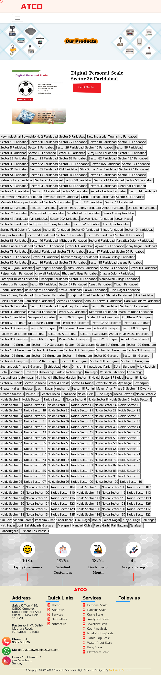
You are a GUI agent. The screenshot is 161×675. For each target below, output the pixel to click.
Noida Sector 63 (82, 449)
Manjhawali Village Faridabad (119, 279)
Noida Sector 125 (113, 503)
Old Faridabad (69, 169)
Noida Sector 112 (113, 492)
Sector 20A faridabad (64, 218)
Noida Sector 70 (106, 454)
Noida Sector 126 (139, 503)
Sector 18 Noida (89, 377)
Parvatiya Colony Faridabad (135, 240)
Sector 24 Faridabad (41, 235)
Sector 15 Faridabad (42, 153)
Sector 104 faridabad (139, 229)
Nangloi (77, 525)
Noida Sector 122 (139, 514)
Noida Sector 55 (35, 443)
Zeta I (118, 366)
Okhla (88, 525)
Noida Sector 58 (106, 443)
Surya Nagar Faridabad (124, 290)
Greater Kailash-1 (12, 394)
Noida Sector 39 (82, 427)
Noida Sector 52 (106, 438)
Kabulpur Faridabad (14, 284)
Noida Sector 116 (63, 498)
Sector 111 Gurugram (77, 355)
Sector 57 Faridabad (136, 164)
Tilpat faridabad (111, 229)
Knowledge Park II (99, 366)
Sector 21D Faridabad (15, 191)
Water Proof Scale (99, 642)
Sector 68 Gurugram (75, 361)
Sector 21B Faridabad (74, 164)
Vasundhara (8, 377)
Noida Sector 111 (88, 492)
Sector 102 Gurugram (46, 355)
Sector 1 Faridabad (13, 317)
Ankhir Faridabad (114, 208)
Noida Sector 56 (59, 443)
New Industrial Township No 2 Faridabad (29, 136)
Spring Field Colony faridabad (20, 229)
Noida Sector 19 (35, 410)
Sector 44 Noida (82, 383)
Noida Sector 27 (82, 416)
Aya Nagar (125, 383)
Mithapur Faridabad (73, 240)
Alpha (66, 366)
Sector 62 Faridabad (103, 158)
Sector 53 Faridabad (139, 180)
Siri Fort (6, 520)
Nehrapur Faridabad (103, 312)
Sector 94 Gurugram (14, 339)
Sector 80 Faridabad (44, 284)
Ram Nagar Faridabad (39, 301)
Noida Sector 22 (106, 410)
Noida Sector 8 (98, 399)
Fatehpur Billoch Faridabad (19, 279)
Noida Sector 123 (63, 503)
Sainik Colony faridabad (119, 213)
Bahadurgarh (9, 531)
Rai (113, 525)
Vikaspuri (32, 394)
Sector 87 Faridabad (101, 251)
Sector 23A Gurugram (44, 361)
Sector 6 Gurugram (13, 323)
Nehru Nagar (74, 372)
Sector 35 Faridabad (44, 169)
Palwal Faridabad (95, 290)
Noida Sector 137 (113, 514)
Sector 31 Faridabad (14, 169)
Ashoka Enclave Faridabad (109, 191)
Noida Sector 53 (129, 438)
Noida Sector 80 (59, 465)
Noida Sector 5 (54, 399)
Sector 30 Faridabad (132, 142)
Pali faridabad (38, 218)
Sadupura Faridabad (42, 317)
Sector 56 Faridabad (129, 147)
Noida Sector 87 (82, 470)
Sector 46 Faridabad (44, 240)
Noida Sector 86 (59, 470)
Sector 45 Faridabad (100, 235)
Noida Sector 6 (76, 399)
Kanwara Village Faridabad (79, 257)
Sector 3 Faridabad (13, 312)
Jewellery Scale (97, 624)
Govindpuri (141, 383)
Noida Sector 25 (35, 416)
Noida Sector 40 (106, 427)
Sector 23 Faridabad (44, 158)
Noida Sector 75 (82, 460)
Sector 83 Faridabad (14, 240)
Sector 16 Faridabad (105, 306)
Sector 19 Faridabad (14, 142)
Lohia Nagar (135, 372)
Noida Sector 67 (35, 454)
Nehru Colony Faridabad (17, 180)
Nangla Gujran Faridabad (17, 268)
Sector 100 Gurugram (105, 361)
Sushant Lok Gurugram (103, 317)
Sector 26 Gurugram (71, 317)
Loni (20, 525)
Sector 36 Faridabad (134, 306)
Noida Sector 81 (82, 465)
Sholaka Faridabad (119, 295)
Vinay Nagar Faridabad (141, 246)
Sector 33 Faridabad (14, 164)
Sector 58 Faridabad (78, 180)
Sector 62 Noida (11, 383)
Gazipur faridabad (12, 235)
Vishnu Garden (23, 520)
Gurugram (49, 525)
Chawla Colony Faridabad (117, 273)
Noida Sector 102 (12, 487)
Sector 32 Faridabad (14, 306)
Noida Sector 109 (37, 492)
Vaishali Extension (112, 372)
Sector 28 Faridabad (49, 180)
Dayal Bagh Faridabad (74, 306)
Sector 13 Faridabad (44, 175)
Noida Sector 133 (12, 514)
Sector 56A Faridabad (72, 312)
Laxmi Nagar (44, 388)
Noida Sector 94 (106, 476)
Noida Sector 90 (11, 476)
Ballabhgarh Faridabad (40, 290)
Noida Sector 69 (82, 454)
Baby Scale (94, 647)
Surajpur (129, 366)
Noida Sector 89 (129, 470)
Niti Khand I (44, 377)
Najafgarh (136, 525)
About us (58, 610)
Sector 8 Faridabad (13, 153)
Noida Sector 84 (11, 470)
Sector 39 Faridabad (132, 175)
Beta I (4, 372)
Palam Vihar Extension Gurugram (23, 334)
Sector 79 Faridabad (45, 257)
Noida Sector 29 (129, 416)
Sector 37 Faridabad (71, 153)
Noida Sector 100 (106, 481)
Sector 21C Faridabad (88, 202)
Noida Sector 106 (113, 487)
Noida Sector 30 (11, 421)
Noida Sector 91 (35, 476)
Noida (82, 394)
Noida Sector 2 (146, 394)
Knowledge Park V (52, 372)
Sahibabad (53, 366)
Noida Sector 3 (10, 399)
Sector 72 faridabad (86, 224)
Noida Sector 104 (63, 487)
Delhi (90, 394)
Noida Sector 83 (129, 465)
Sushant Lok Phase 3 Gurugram (22, 366)
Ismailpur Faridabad (42, 312)
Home (56, 605)
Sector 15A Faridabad (133, 158)
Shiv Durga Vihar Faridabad (99, 169)
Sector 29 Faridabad (70, 147)
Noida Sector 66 (11, 454)
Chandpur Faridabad (53, 279)
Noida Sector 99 (82, 481)
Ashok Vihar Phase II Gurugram (130, 334)
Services (57, 614)
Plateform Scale (98, 652)
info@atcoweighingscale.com (39, 650)
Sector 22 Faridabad (44, 164)
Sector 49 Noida (59, 383)
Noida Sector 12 (59, 405)
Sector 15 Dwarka (138, 388)
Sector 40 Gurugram (106, 328)
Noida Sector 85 (35, 470)
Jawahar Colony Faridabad (61, 197)
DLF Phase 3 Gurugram (75, 328)
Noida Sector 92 (59, 476)
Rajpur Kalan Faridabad (16, 273)
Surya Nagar (104, 394)
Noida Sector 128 (37, 509)
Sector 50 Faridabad (58, 202)
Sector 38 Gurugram (14, 328)
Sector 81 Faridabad (129, 235)
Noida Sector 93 (82, 476)
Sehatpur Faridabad (43, 208)
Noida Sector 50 (59, 438)
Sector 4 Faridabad (69, 301)
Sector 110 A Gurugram (47, 344)
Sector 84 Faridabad (114, 268)
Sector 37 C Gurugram (79, 350)
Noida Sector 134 (37, 514)
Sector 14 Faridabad (143, 191)
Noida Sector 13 (82, 405)
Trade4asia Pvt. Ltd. (119, 670)
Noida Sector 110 (63, 492)
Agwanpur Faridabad (109, 246)
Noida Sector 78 (11, 465)
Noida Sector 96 (11, 481)
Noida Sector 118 (113, 498)
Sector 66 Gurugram (43, 339)
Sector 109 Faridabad (49, 246)
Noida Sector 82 (106, 465)
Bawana (122, 525)
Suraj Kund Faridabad (102, 153)
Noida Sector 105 (88, 487)
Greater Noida (50, 394)
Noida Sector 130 (88, 509)
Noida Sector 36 (11, 427)
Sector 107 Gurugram (141, 344)
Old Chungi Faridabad (142, 208)
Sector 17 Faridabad (103, 175)
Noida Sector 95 (129, 476)
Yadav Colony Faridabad (82, 268)
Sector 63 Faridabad (103, 186)
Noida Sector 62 (59, 449)
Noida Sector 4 (32, 399)
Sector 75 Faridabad (14, 251)
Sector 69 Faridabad (79, 246)
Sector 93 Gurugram (141, 350)
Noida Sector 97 (35, 481)
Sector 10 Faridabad (99, 147)
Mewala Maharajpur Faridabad (21, 202)
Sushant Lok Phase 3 (34, 531)
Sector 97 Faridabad (130, 251)
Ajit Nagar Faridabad (50, 268)
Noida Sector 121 (37, 503)
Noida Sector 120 (12, 503)
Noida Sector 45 (82, 432)
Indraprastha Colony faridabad (50, 224)
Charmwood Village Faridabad (21, 197)
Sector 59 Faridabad (14, 186)
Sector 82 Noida (106, 383)
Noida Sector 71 (129, 454)
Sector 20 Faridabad (44, 142)
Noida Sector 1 (124, 394)
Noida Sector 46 (106, 432)
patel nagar (26, 377)
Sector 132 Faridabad (15, 257)
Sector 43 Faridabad (130, 197)
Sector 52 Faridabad (46, 191)
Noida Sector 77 (129, 460)
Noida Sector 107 (139, 487)
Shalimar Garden (64, 377)
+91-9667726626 (21, 640)
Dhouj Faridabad (11, 290)
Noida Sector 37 (35, 427)
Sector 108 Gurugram (15, 355)
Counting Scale (97, 628)
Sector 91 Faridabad (83, 279)
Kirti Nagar (7, 525)
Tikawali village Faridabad (117, 257)
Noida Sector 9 (141, 399)
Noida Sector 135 (63, 514)
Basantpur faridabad (116, 224)
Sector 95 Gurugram (75, 323)
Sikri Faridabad (144, 295)
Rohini (96, 520)
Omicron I (31, 372)
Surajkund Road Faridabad (86, 295)
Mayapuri (64, 525)
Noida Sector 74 (59, 460)
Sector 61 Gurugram (94, 334)
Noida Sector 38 (59, 427)
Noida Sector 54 (11, 443)
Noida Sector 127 (12, 509)
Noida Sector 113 (139, 492)
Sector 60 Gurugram (135, 328)
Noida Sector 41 (129, 427)
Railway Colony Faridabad (47, 213)
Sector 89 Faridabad (14, 262)
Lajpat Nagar (111, 520)
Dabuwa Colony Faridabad (142, 301)
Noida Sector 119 (139, 498)
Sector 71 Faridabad (14, 213)
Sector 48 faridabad (14, 218)
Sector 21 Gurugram (105, 339)
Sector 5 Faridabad (13, 147)
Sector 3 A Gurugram (110, 344)
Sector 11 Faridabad (44, 306)
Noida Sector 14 (106, 405)
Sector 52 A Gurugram (106, 323)
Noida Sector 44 (59, 432)
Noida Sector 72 (11, 460)
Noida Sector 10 (11, 405)
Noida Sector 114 (12, 498)
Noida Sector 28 (106, 416)
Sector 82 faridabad (56, 229)
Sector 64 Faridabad (44, 186)
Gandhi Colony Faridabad (84, 213)
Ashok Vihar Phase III (135, 339)
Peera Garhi (102, 525)
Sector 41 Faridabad (73, 186)
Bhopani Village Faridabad (80, 273)
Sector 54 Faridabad (14, 175)
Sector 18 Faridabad (103, 142)
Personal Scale (97, 605)
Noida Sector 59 (129, 443)
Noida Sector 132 (139, 509)
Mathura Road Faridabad (135, 312)
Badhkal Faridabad (43, 251)
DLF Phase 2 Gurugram (137, 317)
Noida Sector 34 (106, 421)
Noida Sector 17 (11, 410)
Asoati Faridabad (100, 284)
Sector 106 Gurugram (80, 344)
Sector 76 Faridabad (71, 251)
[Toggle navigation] (17, 18)
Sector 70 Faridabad (70, 235)
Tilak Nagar (82, 520)
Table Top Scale (98, 638)
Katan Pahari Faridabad (16, 246)
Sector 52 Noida (35, 383)
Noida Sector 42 (11, 432)
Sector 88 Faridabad (143, 268)
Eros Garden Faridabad (50, 295)
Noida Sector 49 (35, 438)
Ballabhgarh (32, 525)
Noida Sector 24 (11, 416)
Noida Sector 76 (106, 460)
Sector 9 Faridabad (72, 136)
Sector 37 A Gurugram (47, 350)
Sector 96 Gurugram (135, 361)
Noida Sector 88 (106, 470)
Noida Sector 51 (82, 438)
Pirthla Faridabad (70, 290)
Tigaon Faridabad (126, 284)
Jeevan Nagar (123, 218)
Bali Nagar (149, 520)
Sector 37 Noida (112, 377)
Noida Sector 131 (113, 509)
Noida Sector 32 (59, 421)
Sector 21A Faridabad (109, 180)
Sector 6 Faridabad (102, 240)
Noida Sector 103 (37, 487)
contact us (59, 624)
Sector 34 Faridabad (73, 175)
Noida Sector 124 (88, 503)
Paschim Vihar (45, 520)
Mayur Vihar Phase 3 (110, 388)
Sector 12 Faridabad (132, 153)
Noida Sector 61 (35, 449)
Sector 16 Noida (136, 377)
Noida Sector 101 (132, 481)
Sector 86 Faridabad (44, 262)
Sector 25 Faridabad (14, 158)
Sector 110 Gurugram (15, 344)
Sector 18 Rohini (83, 388)
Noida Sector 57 (82, 443)
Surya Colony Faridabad (16, 295)
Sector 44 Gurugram (136, 323)
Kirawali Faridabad (47, 273)
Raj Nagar (91, 372)
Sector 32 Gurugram (43, 328)
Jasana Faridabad (130, 262)
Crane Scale (95, 614)
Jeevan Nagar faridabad (97, 218)
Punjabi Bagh (131, 520)
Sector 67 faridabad (14, 224)
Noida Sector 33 (82, 421)
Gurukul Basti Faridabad (98, 197)
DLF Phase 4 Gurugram (44, 323)
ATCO (32, 6)
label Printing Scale (100, 633)
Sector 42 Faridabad (119, 202)
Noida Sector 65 (129, 449)
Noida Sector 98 (59, 481)
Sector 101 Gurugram (137, 355)
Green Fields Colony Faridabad (80, 208)
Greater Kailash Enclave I (17, 388)
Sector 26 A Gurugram (63, 334)
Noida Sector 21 (82, 410)
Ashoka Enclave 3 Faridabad (103, 301)
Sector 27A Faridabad (134, 169)
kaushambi (62, 388)
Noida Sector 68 (59, 454)
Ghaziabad (68, 394)
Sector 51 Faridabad (75, 191)
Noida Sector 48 (11, 438)
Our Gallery (59, 619)
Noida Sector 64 (106, 449)
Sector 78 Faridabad (73, 262)
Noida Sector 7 (119, 399)
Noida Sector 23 (129, 410)
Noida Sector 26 (59, 416)
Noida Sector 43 (35, 432)
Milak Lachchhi (147, 366)
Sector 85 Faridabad (103, 262)
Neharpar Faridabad (132, 186)
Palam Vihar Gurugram (74, 339)
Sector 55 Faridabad (73, 158)
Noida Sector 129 (63, 509)
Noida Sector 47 (129, 432)
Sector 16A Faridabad (106, 164)
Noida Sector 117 (88, 498)
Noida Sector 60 (11, 449)
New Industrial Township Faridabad (112, 136)
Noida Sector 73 (35, 460)
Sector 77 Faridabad (73, 284)
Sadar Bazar (64, 520)
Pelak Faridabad (11, 301)
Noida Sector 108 (12, 492)
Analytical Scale (98, 619)
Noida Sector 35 (129, 421)
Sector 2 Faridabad (41, 147)
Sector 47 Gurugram (14, 361)
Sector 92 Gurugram (107, 355)
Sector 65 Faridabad (14, 208)
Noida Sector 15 (129, 405)
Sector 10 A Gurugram (15, 350)
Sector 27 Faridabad (73, 142)
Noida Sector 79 (35, 465)
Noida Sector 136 (88, 514)
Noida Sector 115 (37, 498)
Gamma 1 (16, 372)
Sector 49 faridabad (85, 229)
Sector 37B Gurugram (111, 350)
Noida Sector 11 (35, 405)
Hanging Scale (96, 610)
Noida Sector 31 (35, 421)
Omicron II (79, 366)
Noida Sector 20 (59, 410)
